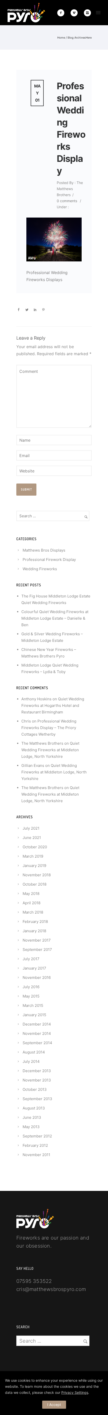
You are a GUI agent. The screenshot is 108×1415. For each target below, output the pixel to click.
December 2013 (37, 1070)
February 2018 (35, 921)
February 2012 (35, 1145)
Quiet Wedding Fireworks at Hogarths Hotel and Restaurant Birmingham (52, 705)
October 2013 (35, 1089)
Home (61, 37)
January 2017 (34, 968)
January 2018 (34, 930)
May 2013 (31, 1126)
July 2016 (31, 986)
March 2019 (33, 856)
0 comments (67, 201)
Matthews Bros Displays (44, 550)
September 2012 (37, 1136)
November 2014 (37, 1033)
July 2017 (31, 958)
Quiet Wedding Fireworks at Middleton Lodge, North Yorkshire (50, 750)
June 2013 (32, 1117)
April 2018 (31, 902)
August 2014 (34, 1052)
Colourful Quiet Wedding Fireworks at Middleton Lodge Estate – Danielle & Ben (54, 618)
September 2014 (37, 1042)
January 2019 (34, 865)
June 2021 (32, 837)
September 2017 (37, 949)
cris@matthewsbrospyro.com (51, 1289)
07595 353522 (34, 1281)
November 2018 (37, 874)
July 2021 (31, 828)
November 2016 (37, 977)
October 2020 (35, 847)
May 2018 (31, 893)
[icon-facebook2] (62, 12)
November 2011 (36, 1154)
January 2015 (34, 1014)
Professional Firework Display (49, 559)
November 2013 (37, 1080)
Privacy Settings (74, 1392)
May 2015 (31, 996)
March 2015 (33, 1005)
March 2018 (33, 912)
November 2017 (37, 940)
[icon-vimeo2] (75, 12)
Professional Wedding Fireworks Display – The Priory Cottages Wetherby (48, 728)
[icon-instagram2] (87, 12)
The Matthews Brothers (42, 743)
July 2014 (31, 1061)
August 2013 (34, 1108)
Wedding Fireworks (40, 568)
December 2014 (37, 1024)
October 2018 (34, 884)
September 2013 (37, 1098)
